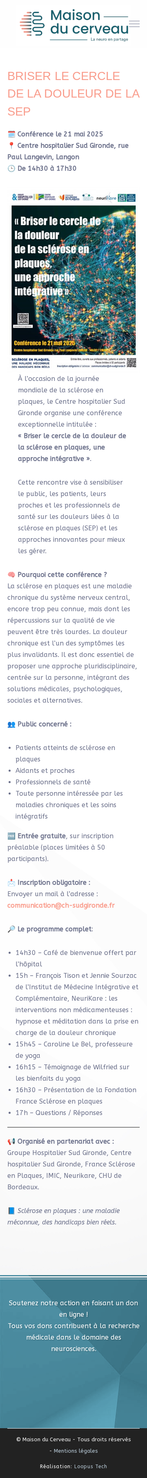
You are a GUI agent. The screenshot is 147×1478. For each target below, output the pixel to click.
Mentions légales (76, 1451)
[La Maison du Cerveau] (73, 25)
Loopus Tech (90, 1466)
